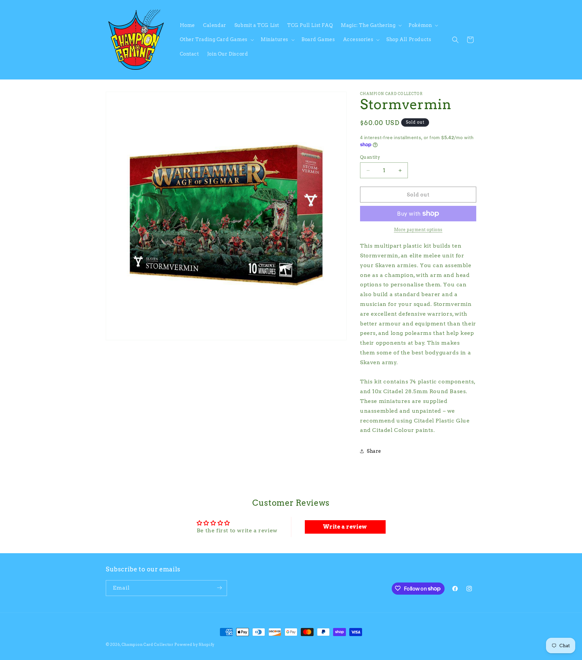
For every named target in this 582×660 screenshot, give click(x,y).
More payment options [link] (418, 229)
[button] (371, 25)
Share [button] (374, 451)
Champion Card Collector (147, 644)
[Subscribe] (219, 588)
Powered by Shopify (194, 644)
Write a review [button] (345, 527)
